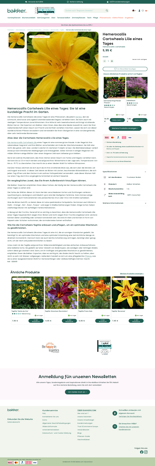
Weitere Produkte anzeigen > (125, 128)
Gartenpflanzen (14, 18)
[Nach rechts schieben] (144, 96)
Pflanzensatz (105, 18)
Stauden (46, 30)
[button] (60, 11)
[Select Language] (134, 11)
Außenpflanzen (20, 30)
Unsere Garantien (84, 417)
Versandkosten (83, 430)
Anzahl (105, 57)
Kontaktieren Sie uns (50, 417)
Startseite (10, 30)
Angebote (129, 18)
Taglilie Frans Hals (85, 311)
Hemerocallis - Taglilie (57, 30)
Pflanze (88, 256)
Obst (53, 18)
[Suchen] (107, 10)
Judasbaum (130, 100)
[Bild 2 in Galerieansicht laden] (16, 40)
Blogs (80, 433)
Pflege (95, 18)
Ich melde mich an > (77, 392)
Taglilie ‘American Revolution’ (56, 311)
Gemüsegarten (43, 18)
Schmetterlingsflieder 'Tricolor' (112, 102)
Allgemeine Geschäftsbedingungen (56, 423)
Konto (44, 420)
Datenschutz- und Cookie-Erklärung (56, 433)
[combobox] (86, 10)
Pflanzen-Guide (84, 436)
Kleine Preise (118, 18)
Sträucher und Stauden (34, 30)
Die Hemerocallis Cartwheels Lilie (22, 142)
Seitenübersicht (13, 422)
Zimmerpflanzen (78, 18)
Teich (89, 18)
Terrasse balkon (63, 18)
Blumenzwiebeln (28, 18)
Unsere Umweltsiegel (86, 420)
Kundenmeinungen (85, 423)
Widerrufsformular (49, 426)
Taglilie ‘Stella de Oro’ (19, 311)
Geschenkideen (84, 440)
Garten (78, 117)
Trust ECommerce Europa (88, 426)
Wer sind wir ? (83, 413)
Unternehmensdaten (50, 430)
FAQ (44, 413)
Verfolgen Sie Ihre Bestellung (130, 416)
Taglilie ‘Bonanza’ (118, 311)
